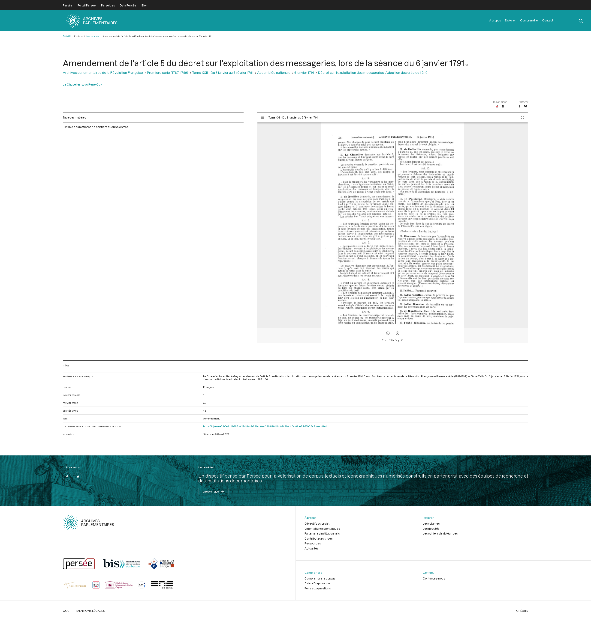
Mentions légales (90, 610)
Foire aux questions (318, 588)
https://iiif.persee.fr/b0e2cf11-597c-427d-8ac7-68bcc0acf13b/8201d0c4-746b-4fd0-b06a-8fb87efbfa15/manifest (265, 426)
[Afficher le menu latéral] (263, 117)
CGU (66, 610)
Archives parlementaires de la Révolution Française (103, 72)
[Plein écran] (522, 117)
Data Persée (128, 5)
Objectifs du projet (317, 523)
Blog (144, 5)
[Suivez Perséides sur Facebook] (67, 476)
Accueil (67, 36)
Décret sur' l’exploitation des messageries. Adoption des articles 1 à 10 (373, 72)
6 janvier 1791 (304, 72)
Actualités (311, 548)
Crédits (522, 610)
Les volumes (93, 36)
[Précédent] (388, 333)
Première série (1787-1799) (167, 72)
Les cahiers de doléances (440, 533)
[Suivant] (397, 333)
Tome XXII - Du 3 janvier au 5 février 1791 (222, 72)
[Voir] (466, 63)
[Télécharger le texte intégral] (503, 106)
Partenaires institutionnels (322, 533)
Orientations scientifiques (322, 528)
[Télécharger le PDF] (497, 106)
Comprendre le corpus (320, 578)
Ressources (313, 543)
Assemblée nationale (273, 72)
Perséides (108, 5)
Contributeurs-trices (318, 538)
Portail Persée (87, 5)
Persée (67, 5)
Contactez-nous (434, 578)
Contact (547, 20)
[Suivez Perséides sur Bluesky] (78, 476)
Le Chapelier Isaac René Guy (82, 84)
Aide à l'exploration (317, 583)
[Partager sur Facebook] (519, 106)
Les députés (431, 528)
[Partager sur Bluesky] (525, 106)
